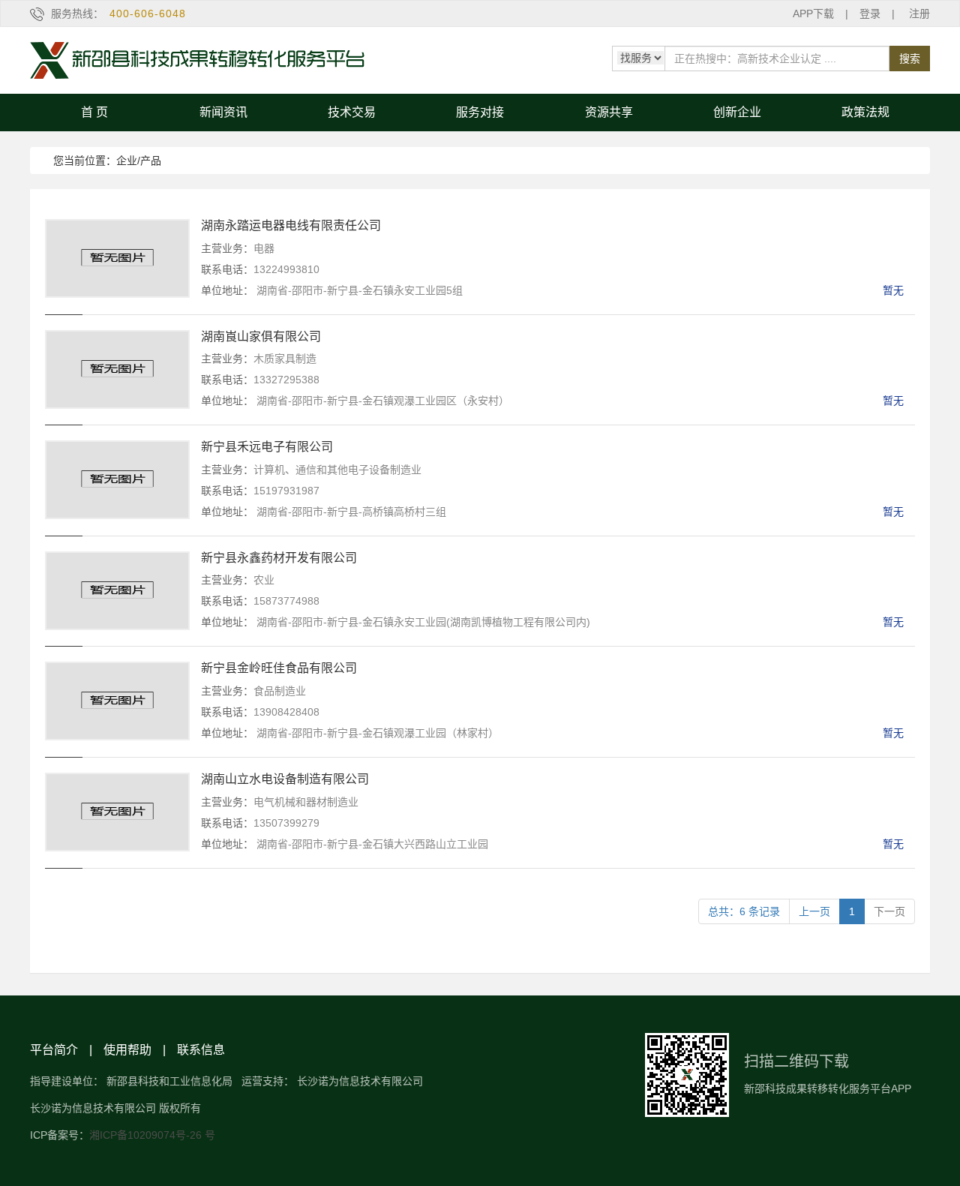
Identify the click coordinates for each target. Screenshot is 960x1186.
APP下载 (813, 14)
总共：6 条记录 (744, 911)
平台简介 (54, 1049)
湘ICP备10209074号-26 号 (152, 1135)
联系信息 (201, 1049)
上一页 (814, 911)
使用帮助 (128, 1049)
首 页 (94, 112)
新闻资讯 (224, 112)
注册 (919, 14)
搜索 (909, 59)
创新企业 (737, 112)
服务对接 (480, 112)
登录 (870, 14)
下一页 (889, 911)
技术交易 (352, 112)
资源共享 (609, 112)
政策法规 (866, 112)
